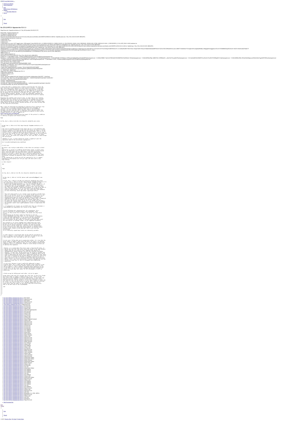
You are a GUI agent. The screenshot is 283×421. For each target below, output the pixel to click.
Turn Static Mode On (11, 11)
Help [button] (5, 7)
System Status (20, 419)
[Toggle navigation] (14, 1)
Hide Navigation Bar (8, 402)
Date (5, 19)
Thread (5, 23)
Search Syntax (7, 9)
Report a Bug (8, 419)
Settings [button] (5, 10)
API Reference (13, 9)
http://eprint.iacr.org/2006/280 (10, 113)
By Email (14, 419)
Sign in (5, 13)
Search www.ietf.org (8, 3)
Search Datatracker (8, 5)
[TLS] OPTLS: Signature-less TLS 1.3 (13, 304)
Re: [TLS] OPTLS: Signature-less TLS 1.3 (14, 297)
